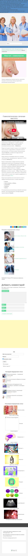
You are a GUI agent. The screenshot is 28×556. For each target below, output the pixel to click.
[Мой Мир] (14, 227)
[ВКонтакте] (11, 227)
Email (3, 307)
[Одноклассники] (13, 227)
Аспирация (16, 269)
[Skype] (24, 227)
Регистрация (5, 364)
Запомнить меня (7, 359)
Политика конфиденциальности (10, 537)
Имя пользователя (7, 354)
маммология (20, 277)
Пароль (4, 356)
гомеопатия (16, 277)
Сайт (3, 310)
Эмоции (21, 493)
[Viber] (20, 227)
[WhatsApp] (22, 227)
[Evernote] (18, 227)
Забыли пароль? (6, 366)
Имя (3, 304)
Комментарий (5, 290)
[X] (16, 227)
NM (18, 58)
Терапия (9, 277)
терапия (3, 279)
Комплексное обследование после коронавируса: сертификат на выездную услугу (15, 385)
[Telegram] (25, 227)
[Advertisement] (14, 98)
